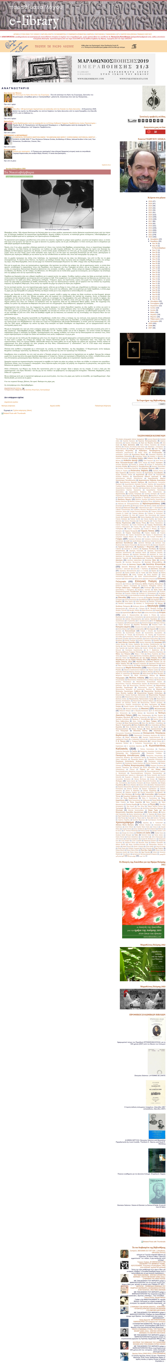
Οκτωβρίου (154, 301)
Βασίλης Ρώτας (148, 501)
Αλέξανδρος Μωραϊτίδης (124, 450)
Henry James (158, 835)
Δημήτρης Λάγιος (140, 552)
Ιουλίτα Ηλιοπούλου (150, 612)
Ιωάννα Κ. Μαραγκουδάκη (130, 615)
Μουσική (145, 708)
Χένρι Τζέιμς (161, 816)
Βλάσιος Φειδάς (152, 505)
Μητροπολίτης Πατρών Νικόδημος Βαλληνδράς (131, 695)
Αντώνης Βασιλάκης (122, 464)
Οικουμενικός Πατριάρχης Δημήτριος (145, 735)
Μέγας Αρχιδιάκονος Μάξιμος (144, 675)
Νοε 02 (155, 297)
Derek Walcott (151, 829)
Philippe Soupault (134, 848)
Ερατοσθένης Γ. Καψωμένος (125, 589)
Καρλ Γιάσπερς (160, 623)
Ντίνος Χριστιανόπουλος (154, 729)
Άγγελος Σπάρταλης (132, 443)
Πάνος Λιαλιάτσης (121, 759)
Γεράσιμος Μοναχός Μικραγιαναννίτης (145, 509)
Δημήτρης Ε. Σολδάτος (131, 548)
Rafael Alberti (120, 850)
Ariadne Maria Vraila (143, 827)
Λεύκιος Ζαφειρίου (134, 644)
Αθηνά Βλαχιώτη (121, 448)
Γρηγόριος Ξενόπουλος (152, 539)
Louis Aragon (125, 840)
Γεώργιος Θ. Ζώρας (122, 513)
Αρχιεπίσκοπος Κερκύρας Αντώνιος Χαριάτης (139, 484)
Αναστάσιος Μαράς (138, 454)
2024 (150, 206)
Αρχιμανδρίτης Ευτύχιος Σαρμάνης (152, 488)
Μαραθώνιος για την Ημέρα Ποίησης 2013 (131, 660)
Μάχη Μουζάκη (158, 673)
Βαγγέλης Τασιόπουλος (125, 497)
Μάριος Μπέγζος (148, 671)
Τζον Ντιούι (130, 806)
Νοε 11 (155, 283)
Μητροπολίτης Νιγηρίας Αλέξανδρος (149, 693)
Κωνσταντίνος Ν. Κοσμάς (124, 634)
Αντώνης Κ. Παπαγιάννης (155, 464)
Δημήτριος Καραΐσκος (143, 556)
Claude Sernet (126, 829)
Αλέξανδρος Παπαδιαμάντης (149, 450)
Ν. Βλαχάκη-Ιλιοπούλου (141, 710)
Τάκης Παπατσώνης (134, 800)
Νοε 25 (155, 254)
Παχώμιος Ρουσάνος (156, 765)
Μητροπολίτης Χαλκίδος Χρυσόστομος (128, 704)
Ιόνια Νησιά (138, 612)
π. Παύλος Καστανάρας (146, 749)
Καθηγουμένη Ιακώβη (133, 623)
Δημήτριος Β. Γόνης (156, 554)
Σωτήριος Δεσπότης (147, 796)
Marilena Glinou (130, 842)
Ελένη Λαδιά (128, 578)
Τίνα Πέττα (140, 806)
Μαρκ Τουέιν (159, 671)
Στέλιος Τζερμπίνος (149, 790)
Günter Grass (159, 833)
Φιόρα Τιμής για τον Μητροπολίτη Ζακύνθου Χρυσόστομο (140, 811)
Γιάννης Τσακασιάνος (156, 523)
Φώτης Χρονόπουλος (135, 814)
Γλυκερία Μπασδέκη (156, 536)
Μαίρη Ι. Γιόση (139, 654)
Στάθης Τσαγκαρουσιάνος (157, 785)
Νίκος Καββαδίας (139, 725)
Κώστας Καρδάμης (137, 638)
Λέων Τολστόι (127, 646)
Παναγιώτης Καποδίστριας (127, 755)
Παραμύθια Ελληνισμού (155, 759)
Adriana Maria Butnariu (125, 825)
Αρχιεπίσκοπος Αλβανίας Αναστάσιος (152, 480)
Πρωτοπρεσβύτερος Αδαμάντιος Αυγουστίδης (130, 771)
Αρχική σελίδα (55, 406)
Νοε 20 (155, 263)
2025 (150, 203)
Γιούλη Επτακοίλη (138, 524)
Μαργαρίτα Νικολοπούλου (157, 663)
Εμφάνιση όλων (106, 165)
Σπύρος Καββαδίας (152, 783)
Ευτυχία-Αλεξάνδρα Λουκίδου (136, 595)
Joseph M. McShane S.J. (148, 839)
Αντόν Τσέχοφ (142, 462)
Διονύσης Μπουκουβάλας (153, 562)
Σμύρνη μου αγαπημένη (21, 151)
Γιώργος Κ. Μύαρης (150, 528)
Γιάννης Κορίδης (149, 519)
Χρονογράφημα (45, 389)
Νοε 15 (155, 274)
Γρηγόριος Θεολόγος (135, 539)
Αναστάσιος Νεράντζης (156, 454)
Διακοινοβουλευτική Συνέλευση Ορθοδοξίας (147, 558)
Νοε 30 (155, 243)
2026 (150, 201)
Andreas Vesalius (145, 825)
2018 (150, 219)
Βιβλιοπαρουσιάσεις (151, 503)
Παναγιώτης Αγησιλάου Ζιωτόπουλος (151, 751)
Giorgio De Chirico (128, 833)
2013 (150, 230)
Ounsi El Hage (160, 846)
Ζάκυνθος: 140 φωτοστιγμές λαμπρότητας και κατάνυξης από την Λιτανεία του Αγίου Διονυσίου (47, 109)
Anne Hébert (129, 827)
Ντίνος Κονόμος (137, 729)
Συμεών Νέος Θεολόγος (124, 794)
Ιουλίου (153, 308)
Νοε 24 (155, 257)
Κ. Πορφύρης (120, 623)
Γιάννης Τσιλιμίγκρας (122, 524)
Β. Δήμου (127, 495)
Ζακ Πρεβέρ (161, 595)
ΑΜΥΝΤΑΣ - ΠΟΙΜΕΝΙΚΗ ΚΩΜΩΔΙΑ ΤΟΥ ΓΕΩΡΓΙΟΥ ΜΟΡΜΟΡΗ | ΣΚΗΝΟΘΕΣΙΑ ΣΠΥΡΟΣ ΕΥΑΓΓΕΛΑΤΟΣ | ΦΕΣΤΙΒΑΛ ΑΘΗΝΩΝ (147, 1288)
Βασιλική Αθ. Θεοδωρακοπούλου (128, 503)
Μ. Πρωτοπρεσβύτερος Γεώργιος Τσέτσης (140, 651)
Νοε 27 (155, 250)
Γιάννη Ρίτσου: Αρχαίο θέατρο (154, 1297)
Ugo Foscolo (145, 852)
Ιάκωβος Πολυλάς (121, 610)
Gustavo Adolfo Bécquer (123, 835)
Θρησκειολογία (120, 608)
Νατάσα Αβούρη (137, 713)
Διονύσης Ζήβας (150, 560)
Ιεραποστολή (127, 612)
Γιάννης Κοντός (135, 519)
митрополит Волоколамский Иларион (145, 854)
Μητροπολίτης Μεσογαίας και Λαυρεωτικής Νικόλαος (134, 689)
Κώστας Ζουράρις (123, 638)
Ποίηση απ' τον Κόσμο (150, 769)
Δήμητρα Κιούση (145, 545)
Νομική (155, 727)
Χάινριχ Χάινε (161, 814)
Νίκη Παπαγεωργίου (144, 715)
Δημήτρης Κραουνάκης (154, 550)
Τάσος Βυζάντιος (157, 800)
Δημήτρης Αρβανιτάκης (125, 547)
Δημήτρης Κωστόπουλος (124, 552)
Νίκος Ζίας (145, 723)
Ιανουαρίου (154, 321)
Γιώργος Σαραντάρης (133, 533)
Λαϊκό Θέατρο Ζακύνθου (127, 642)
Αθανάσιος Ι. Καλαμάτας (155, 446)
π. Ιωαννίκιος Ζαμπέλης (134, 746)
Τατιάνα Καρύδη (131, 804)
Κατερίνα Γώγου (157, 624)
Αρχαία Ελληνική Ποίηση (124, 474)
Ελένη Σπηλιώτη (150, 578)
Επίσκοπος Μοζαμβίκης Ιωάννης (151, 585)
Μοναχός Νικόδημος (132, 708)
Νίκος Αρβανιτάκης (122, 721)
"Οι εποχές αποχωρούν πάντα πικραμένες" (130, 439)
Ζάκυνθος (122, 597)
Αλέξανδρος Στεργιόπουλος (124, 452)
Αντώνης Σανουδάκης (158, 466)
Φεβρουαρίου (155, 319)
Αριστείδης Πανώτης (135, 472)
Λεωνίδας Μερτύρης (141, 646)
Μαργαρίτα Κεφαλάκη (139, 663)
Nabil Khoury (127, 846)
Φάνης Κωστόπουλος (133, 808)
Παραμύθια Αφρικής (137, 759)
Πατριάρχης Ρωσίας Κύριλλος (134, 763)
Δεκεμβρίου (154, 239)
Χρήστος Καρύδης (124, 820)
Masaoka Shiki (143, 842)
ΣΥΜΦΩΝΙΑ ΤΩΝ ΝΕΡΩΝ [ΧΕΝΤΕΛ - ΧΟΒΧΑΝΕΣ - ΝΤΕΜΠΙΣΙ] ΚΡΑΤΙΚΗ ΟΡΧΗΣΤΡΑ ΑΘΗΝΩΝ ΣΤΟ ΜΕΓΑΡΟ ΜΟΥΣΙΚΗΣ (147, 1308)
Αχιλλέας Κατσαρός (151, 493)
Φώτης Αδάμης (153, 812)
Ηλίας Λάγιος (129, 601)
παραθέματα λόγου (35, 6)
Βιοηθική (127, 505)
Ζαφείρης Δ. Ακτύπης (137, 597)
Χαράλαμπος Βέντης (138, 816)
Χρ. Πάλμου (138, 818)
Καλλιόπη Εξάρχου (148, 623)
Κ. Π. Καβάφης (157, 621)
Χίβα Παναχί (122, 818)
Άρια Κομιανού (121, 473)
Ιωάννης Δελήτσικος (152, 617)
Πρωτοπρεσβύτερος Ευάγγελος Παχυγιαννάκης (146, 773)
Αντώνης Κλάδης (121, 466)
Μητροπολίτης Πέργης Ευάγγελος (135, 697)
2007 (150, 328)
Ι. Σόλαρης (141, 608)
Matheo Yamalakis (157, 842)
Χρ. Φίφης (147, 818)
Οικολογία (157, 731)
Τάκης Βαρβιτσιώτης (130, 798)
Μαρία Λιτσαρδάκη (153, 667)
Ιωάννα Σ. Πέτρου (150, 615)
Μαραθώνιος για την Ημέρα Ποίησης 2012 (146, 658)
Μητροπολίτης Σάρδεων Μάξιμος (143, 700)
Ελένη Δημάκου (152, 574)
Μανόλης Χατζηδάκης (143, 656)
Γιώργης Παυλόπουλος (155, 525)
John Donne (119, 839)
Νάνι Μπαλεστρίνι (121, 713)
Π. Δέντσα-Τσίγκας (155, 741)
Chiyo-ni (155, 827)
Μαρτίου (153, 317)
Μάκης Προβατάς (152, 654)
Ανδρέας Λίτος (152, 458)
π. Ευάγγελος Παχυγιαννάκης (143, 743)
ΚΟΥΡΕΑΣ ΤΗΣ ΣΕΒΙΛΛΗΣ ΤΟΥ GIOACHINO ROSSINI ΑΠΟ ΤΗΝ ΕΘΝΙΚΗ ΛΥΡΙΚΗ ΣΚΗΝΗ (149, 1343)
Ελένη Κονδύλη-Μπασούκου (147, 576)
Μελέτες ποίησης (136, 678)
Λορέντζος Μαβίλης (134, 648)
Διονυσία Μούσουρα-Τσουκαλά (151, 567)
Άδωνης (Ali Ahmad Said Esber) (134, 446)
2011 (150, 235)
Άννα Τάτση (159, 460)
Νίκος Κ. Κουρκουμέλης (123, 725)
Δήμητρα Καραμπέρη (130, 545)
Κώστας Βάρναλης (159, 636)
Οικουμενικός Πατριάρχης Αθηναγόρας (128, 733)
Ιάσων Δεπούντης (147, 610)
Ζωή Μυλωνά (143, 599)
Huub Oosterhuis (132, 837)
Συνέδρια (138, 794)
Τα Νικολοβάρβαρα (19, 172)
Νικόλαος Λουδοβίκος (122, 719)
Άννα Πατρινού (148, 460)
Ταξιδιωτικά (146, 800)
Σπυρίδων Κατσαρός (136, 783)
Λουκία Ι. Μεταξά (148, 648)
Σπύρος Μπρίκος (131, 785)
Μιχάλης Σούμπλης (144, 706)
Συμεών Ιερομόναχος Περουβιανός (152, 792)
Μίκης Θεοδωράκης (151, 704)
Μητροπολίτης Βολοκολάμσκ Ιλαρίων (149, 681)
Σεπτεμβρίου (155, 303)
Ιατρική (157, 610)
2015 (150, 226)
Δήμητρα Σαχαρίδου (159, 545)
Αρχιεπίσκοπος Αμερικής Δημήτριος (132, 482)
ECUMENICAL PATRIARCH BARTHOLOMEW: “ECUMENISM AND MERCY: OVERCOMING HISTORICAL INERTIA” (54, 137)
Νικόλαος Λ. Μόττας (156, 717)
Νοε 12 (155, 281)
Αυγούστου (154, 306)
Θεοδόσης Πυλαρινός (123, 606)
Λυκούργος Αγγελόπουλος (133, 650)
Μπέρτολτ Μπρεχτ (125, 710)
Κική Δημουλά (151, 629)
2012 (150, 232)
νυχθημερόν (8, 107)
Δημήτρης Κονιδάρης (149, 549)
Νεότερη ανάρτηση (8, 406)
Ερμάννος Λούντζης (144, 589)
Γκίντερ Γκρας (141, 536)
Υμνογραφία (120, 808)
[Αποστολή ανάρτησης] (23, 388)
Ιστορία (162, 612)
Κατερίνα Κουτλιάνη (141, 627)
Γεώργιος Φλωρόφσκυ (130, 517)
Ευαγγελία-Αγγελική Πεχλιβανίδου (127, 591)
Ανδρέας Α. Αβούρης (156, 456)
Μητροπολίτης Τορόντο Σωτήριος (152, 702)
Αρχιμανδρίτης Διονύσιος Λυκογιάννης (149, 486)
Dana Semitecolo (139, 829)
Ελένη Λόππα (139, 578)
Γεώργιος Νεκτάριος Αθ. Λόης (125, 515)
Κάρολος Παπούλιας (141, 624)
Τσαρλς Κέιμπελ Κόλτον (155, 806)
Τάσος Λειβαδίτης (151, 802)
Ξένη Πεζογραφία (122, 731)
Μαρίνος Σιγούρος (134, 671)
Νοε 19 (155, 266)
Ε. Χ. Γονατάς (144, 570)
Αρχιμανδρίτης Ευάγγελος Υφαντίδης (127, 488)
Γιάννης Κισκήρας (121, 519)
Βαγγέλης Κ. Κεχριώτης (158, 495)
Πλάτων (132, 769)
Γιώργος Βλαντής (151, 526)
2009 (150, 323)
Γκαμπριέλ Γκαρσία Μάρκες (125, 536)
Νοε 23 (155, 259)
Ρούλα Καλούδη (152, 775)
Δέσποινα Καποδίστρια (124, 543)
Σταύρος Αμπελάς (132, 788)
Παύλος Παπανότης (152, 763)
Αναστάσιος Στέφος (141, 456)
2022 (150, 210)
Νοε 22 (155, 261)
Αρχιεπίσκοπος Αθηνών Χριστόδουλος (129, 478)
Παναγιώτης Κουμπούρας (154, 755)
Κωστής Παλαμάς (159, 640)
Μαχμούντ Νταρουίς (122, 675)
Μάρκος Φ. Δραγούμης (123, 673)
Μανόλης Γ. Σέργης (128, 656)
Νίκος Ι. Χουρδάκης (157, 723)
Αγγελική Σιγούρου (129, 441)
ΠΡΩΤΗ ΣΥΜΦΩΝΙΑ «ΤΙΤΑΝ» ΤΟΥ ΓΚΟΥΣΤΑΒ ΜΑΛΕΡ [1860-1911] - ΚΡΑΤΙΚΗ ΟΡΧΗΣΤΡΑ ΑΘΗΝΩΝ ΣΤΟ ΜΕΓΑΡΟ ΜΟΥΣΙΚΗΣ (148, 1331)
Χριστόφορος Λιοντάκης (155, 820)
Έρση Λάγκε (158, 590)
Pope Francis (158, 848)
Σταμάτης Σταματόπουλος (142, 786)
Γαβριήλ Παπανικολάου (123, 509)
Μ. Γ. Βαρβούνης (153, 650)
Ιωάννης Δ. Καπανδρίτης (135, 617)
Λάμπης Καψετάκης (146, 642)
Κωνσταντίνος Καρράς (133, 633)
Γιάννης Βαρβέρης (146, 517)
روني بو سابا (131, 856)
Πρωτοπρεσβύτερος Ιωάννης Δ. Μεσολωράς (130, 775)
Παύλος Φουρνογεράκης (134, 765)
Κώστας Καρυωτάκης (151, 638)
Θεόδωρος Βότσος (139, 606)
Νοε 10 (155, 286)
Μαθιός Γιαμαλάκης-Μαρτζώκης (153, 652)
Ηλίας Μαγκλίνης (141, 601)
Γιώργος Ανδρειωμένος (123, 526)
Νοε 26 (155, 252)
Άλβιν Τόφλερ (159, 448)
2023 (150, 208)
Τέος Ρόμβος (143, 804)
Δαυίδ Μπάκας (137, 541)
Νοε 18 (155, 268)
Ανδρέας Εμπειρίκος (122, 458)
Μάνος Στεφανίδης (157, 656)
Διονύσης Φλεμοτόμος (33, 389)
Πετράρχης (136, 767)
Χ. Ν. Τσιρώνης (149, 814)
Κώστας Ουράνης (130, 640)
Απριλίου (153, 314)
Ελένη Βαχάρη (153, 572)
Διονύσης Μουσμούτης (133, 562)
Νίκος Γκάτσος (137, 721)
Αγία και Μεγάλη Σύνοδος (150, 443)
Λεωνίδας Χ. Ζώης (156, 646)
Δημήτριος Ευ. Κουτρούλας (124, 556)
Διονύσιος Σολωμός (158, 569)
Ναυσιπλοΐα (150, 713)
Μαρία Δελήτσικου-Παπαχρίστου (147, 665)
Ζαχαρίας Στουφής (152, 597)
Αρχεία (150, 474)
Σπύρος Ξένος (143, 785)
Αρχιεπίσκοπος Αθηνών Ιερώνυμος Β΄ (147, 476)
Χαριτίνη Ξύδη (151, 816)
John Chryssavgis (157, 837)
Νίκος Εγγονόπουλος (132, 723)
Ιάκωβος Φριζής (134, 610)
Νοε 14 (155, 277)
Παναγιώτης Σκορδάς (156, 757)
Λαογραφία (158, 642)
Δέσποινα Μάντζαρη (144, 543)
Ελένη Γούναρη (137, 574)
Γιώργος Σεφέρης (150, 533)
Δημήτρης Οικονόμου (139, 554)
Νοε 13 (155, 279)
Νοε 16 (155, 272)
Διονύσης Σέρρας (135, 564)
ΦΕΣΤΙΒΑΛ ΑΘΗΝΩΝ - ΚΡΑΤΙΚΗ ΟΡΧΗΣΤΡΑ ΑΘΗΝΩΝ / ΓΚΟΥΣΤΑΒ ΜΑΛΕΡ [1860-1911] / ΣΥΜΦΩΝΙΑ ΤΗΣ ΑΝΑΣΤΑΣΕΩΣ (149, 1276)
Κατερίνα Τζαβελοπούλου (157, 627)
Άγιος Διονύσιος (129, 445)
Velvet (155, 852)
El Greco (118, 830)
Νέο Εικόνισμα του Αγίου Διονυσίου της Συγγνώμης (31, 95)
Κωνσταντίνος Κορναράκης (153, 633)
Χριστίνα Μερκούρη (139, 820)
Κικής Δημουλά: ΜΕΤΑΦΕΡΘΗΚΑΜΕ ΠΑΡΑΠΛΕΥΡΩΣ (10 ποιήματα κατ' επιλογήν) (149, 1320)
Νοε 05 (155, 290)
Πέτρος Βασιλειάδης (149, 767)
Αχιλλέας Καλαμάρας (134, 493)
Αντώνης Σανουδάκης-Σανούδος (128, 468)
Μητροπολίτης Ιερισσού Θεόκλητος (150, 687)
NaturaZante (9, 121)
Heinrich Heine (146, 835)
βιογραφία (119, 505)
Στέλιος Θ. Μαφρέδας (133, 790)
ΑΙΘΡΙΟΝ (90, 34)
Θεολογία (152, 605)
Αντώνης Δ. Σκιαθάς (137, 464)
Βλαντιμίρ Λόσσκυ (138, 505)
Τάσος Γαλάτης (121, 802)
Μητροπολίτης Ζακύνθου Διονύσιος (141, 685)
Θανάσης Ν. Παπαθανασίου (145, 603)
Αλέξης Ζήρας (142, 452)
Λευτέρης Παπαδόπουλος (151, 644)
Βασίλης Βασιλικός (121, 501)
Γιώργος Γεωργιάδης (133, 528)
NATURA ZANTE (47, 34)
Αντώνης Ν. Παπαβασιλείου (139, 466)
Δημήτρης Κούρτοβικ (136, 550)
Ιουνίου (153, 310)
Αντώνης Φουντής (148, 468)
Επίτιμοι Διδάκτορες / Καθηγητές (128, 587)
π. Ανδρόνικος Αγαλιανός (155, 739)
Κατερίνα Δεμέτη (123, 627)
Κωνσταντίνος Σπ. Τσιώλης (144, 634)
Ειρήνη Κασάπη (130, 572)
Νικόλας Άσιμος (158, 719)
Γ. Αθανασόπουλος (144, 507)
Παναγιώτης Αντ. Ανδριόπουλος (128, 753)
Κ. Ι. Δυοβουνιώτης (143, 620)
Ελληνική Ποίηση (146, 581)
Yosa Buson (126, 854)
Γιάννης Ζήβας (158, 517)
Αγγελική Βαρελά (152, 439)
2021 (150, 212)
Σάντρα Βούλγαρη (140, 779)
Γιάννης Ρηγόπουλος (123, 523)
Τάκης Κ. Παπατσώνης (149, 798)
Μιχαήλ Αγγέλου (129, 706)
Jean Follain (145, 837)
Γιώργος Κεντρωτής (131, 531)
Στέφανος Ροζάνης (131, 792)
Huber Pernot (120, 837)
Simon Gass (159, 850)
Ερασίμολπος (159, 587)
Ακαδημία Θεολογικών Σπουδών (140, 448)
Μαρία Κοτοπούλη (133, 667)
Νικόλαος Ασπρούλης (140, 717)
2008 (150, 326)
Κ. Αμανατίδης (131, 620)
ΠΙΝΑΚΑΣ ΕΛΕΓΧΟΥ (144, 34)
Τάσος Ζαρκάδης (136, 802)
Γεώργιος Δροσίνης (157, 511)
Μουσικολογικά (160, 709)
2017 (150, 221)
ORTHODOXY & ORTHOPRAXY (15, 135)
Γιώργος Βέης (138, 526)
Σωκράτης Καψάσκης (130, 796)
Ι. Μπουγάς (131, 608)
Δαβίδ (128, 541)
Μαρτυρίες (136, 673)
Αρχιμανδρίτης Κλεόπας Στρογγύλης (128, 490)
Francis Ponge (145, 830)
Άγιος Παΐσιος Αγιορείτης (148, 445)
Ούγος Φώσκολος (131, 737)
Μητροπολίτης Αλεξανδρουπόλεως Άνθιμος (140, 679)
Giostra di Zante (143, 833)
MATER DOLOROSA (128, 34)
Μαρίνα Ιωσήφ (153, 669)
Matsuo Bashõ (120, 844)
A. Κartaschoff (157, 822)
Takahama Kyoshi (121, 852)
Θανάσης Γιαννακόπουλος (157, 601)
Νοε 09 (155, 288)
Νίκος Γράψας (151, 721)
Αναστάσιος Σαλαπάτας (124, 456)
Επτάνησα (147, 587)
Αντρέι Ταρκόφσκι (157, 462)
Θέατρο (160, 603)
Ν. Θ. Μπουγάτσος (157, 710)
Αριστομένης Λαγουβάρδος (154, 473)
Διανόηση (119, 560)
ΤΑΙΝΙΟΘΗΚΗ (110, 34)
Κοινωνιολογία (130, 631)
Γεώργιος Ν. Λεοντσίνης (155, 513)
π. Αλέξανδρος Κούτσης (138, 739)
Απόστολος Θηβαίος (139, 470)
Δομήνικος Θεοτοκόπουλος (128, 570)
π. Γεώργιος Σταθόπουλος (138, 741)
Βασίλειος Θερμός (124, 499)
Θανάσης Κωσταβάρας (125, 603)
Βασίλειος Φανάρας (141, 499)
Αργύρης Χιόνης (158, 470)
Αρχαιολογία (140, 474)
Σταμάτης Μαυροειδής (124, 786)
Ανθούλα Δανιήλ (130, 460)
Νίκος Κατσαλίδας (131, 727)
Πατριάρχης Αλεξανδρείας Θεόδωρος (129, 761)
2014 (150, 228)
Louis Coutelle (136, 840)
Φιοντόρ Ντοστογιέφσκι (136, 810)
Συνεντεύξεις (149, 794)
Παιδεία (134, 751)
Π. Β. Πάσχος (121, 741)
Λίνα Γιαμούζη (120, 648)
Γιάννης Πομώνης (144, 521)
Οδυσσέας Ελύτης (140, 731)
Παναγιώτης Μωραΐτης (123, 757)
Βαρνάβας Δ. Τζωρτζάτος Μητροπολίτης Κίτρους (150, 497)
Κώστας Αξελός (146, 636)
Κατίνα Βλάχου (122, 629)
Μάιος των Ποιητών (123, 654)
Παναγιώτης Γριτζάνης (154, 753)
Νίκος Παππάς (145, 727)
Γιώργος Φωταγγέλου (135, 534)
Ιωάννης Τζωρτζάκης (151, 619)
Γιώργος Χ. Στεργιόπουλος (154, 534)
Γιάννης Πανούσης (130, 521)
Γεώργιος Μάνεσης (138, 513)
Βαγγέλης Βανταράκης (140, 495)
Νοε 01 (155, 299)
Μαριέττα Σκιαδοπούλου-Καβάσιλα (135, 669)
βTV (118, 34)
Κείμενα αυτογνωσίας (137, 629)
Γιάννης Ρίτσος (141, 523)
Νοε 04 (155, 292)
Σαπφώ (152, 779)
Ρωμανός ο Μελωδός (132, 777)
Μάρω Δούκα (147, 673)
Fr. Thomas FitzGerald (131, 830)
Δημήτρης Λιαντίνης (156, 552)
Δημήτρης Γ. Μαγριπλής (146, 547)
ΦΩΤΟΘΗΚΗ (99, 34)
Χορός (130, 818)
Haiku (136, 835)
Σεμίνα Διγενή (131, 781)
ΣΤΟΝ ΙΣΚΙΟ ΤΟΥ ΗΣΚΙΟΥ (30, 34)
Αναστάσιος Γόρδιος (122, 454)
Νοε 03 (155, 294)
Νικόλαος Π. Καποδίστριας (141, 719)
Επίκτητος (128, 584)
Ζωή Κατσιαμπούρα (130, 599)
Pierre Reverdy (147, 848)
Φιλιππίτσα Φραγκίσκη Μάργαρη (153, 808)
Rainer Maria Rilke (132, 850)
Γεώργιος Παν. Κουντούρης (147, 515)
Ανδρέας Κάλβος (137, 458)
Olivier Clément (138, 846)
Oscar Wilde (149, 846)
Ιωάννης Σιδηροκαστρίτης (133, 619)
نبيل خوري (142, 856)
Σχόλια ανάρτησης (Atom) (22, 410)
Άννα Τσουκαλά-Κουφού (124, 462)
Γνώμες (119, 539)
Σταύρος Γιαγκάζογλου (149, 788)
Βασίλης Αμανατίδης (156, 499)
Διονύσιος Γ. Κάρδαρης (140, 568)
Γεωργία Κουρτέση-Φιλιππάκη (139, 511)
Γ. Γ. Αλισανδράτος (157, 507)
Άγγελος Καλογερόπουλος (147, 441)
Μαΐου (152, 312)
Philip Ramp (122, 848)
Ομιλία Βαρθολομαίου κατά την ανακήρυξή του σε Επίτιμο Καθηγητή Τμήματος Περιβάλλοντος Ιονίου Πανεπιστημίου (54, 123)
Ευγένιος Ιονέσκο (130, 593)
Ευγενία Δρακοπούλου (149, 591)
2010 (150, 237)
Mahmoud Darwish (150, 840)
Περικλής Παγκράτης (122, 767)
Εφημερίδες (151, 595)
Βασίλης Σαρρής (160, 501)
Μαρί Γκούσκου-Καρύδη (125, 665)
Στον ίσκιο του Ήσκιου (12, 93)
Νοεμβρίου (154, 241)
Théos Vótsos (134, 852)
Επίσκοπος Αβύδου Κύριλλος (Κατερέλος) (149, 584)
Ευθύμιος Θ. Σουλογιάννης (147, 593)
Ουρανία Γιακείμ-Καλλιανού (151, 737)
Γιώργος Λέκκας (147, 531)
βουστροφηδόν (10, 149)
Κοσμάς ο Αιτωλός (147, 631)
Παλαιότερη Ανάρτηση (103, 406)
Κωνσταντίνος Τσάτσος (132, 636)
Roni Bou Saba (146, 850)
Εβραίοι (153, 570)
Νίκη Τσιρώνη (158, 715)
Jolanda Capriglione (132, 839)
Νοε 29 (155, 246)
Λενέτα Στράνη (120, 644)
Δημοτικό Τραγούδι (122, 558)
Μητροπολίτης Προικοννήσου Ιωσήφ (141, 699)
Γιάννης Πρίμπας (158, 521)
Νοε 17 (155, 270)
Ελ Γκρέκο (142, 572)
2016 (150, 223)
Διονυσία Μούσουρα (129, 567)
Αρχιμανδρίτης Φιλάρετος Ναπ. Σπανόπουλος (145, 492)
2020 (150, 215)
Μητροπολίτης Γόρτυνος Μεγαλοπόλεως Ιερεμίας (131, 683)
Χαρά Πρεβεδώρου (123, 816)
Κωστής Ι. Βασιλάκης (144, 640)
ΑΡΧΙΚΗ (16, 34)
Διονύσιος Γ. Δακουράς (123, 568)
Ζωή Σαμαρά (154, 599)
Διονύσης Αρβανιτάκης (134, 560)
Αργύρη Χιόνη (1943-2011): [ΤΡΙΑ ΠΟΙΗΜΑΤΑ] (148, 1353)
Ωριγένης (146, 822)
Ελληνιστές (119, 584)
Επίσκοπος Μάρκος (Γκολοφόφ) (126, 585)
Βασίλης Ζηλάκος (135, 501)
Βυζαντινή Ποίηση (129, 507)
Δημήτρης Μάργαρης (122, 554)
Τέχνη (152, 804)
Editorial (160, 829)
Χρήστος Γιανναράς (159, 818)
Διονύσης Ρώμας (121, 564)
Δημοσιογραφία (158, 556)
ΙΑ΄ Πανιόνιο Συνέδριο (155, 608)
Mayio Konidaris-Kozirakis (137, 844)
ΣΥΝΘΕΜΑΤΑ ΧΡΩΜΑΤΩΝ (76, 34)
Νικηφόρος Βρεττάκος (123, 717)
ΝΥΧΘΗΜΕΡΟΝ (60, 34)
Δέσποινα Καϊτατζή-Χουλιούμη (153, 541)
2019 (150, 217)
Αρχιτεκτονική (120, 494)
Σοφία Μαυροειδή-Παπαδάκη (147, 781)
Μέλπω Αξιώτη (153, 678)
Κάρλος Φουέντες (124, 624)
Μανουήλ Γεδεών (121, 657)
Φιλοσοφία (119, 810)
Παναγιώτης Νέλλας (139, 757)
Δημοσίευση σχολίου (11, 402)
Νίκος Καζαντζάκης (153, 725)
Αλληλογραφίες (157, 452)
